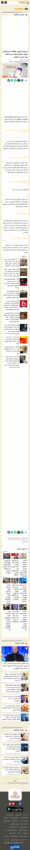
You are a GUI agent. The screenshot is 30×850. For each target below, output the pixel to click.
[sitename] (15, 795)
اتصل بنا (7, 840)
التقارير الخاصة (10, 815)
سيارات (19, 833)
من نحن (23, 840)
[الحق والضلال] (26, 9)
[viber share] (12, 80)
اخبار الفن (6, 818)
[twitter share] (18, 80)
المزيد (15, 781)
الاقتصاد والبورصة (15, 824)
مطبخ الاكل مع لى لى (10, 830)
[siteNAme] (24, 2)
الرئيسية (25, 815)
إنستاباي (25, 539)
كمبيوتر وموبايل (23, 827)
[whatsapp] (8, 80)
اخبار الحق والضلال (13, 827)
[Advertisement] (15, 33)
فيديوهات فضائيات (22, 830)
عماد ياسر (23, 59)
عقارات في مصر (23, 836)
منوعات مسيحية (23, 821)
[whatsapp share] (15, 80)
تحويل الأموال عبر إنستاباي (14, 539)
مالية (21, 247)
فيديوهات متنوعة (14, 818)
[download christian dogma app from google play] (15, 809)
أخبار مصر (24, 542)
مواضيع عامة (24, 824)
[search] (2, 2)
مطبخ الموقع (7, 821)
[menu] (5, 2)
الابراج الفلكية (14, 836)
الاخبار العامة (19, 9)
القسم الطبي (24, 818)
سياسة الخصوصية (15, 840)
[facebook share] (22, 80)
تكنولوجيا (25, 833)
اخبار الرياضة (15, 821)
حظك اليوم (6, 836)
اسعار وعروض (12, 833)
